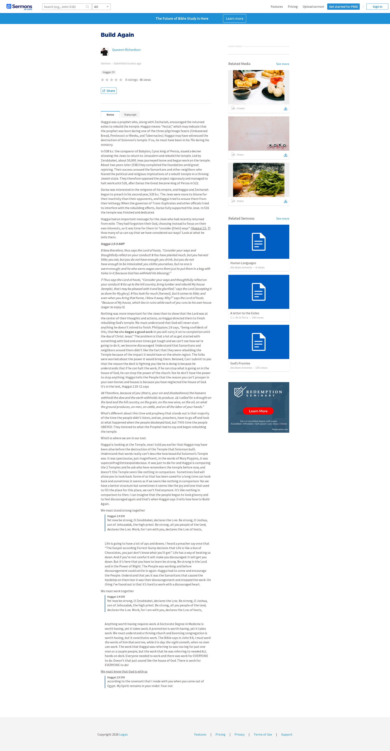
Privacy (240, 734)
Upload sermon (313, 6)
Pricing (293, 6)
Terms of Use (263, 734)
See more (282, 64)
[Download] (285, 108)
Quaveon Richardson (126, 50)
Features (277, 6)
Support (286, 734)
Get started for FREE (343, 6)
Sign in (377, 6)
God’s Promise (240, 363)
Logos (123, 734)
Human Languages (243, 263)
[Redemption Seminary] (258, 407)
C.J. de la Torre (239, 317)
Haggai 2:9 (108, 72)
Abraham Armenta (241, 267)
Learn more (234, 18)
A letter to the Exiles (244, 313)
